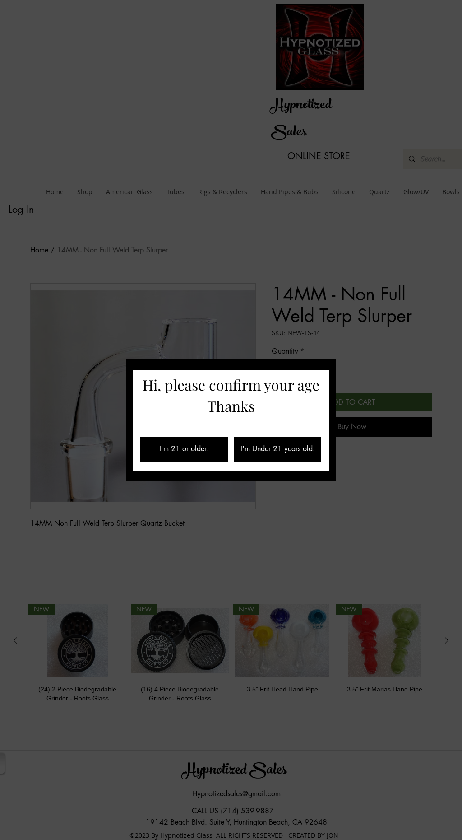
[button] (184, 449)
